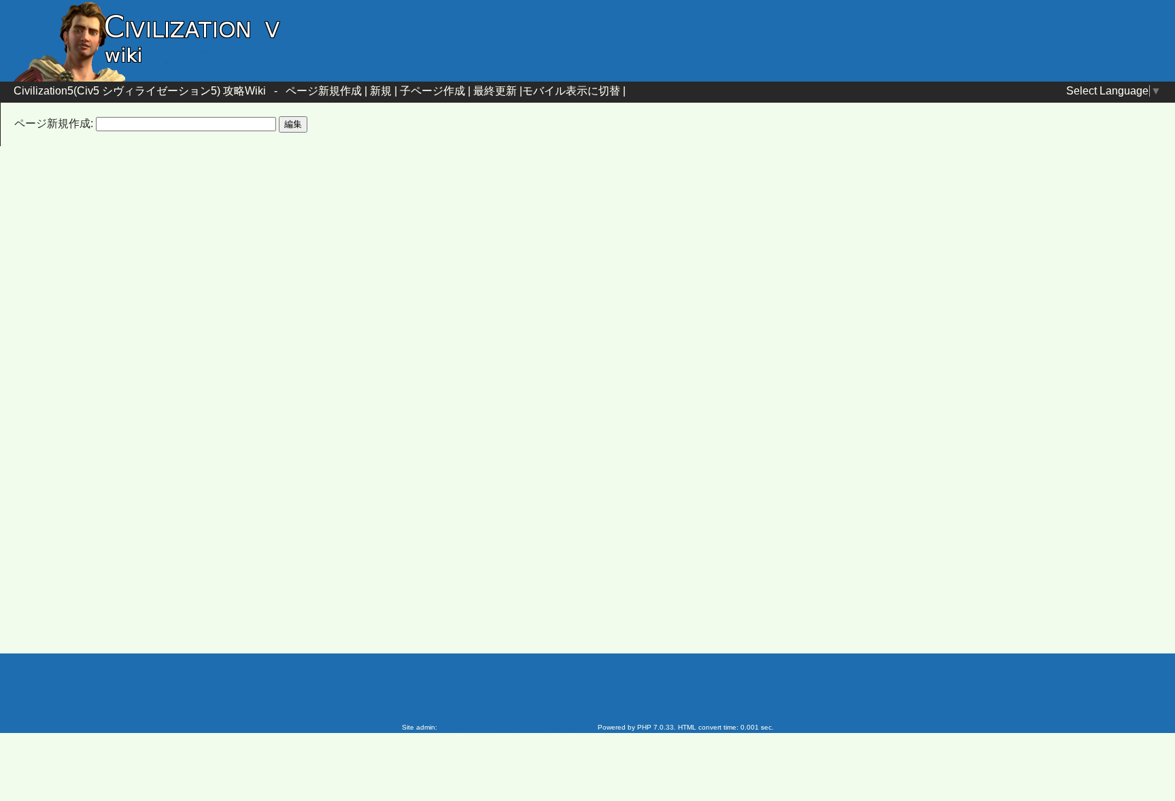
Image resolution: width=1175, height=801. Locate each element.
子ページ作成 (432, 91)
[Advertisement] (472, 267)
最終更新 (495, 91)
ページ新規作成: (53, 123)
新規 (381, 91)
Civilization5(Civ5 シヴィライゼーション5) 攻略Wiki (140, 91)
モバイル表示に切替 (571, 91)
